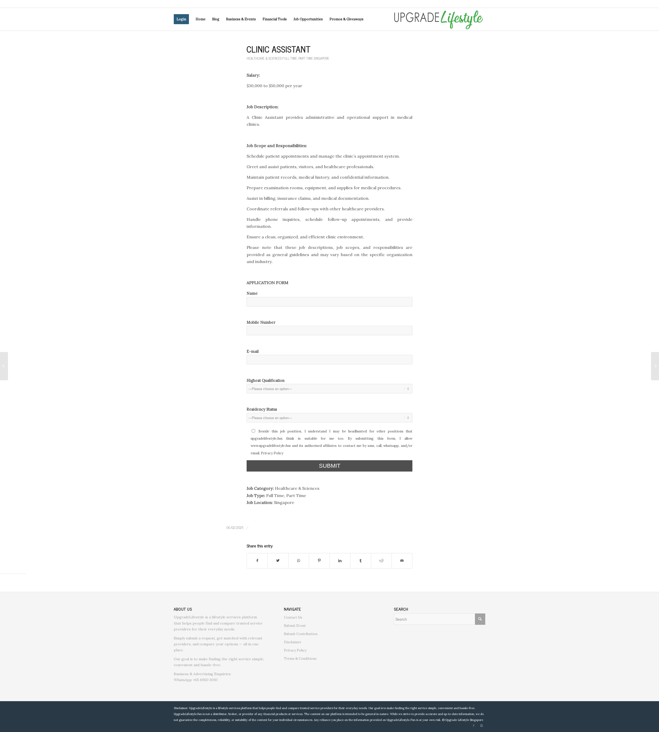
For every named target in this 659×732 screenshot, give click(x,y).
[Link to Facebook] (474, 725)
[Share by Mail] (402, 560)
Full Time (289, 58)
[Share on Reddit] (381, 560)
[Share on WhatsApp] (299, 560)
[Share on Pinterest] (319, 560)
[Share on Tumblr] (360, 560)
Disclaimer (292, 642)
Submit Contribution (300, 634)
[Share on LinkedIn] (340, 560)
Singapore (321, 58)
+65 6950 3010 (205, 679)
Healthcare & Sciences (264, 58)
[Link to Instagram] (481, 725)
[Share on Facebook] (257, 560)
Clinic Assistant (279, 49)
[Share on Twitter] (278, 560)
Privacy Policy (272, 453)
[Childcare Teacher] (4, 366)
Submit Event (295, 625)
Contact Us (293, 617)
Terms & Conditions (300, 658)
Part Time (305, 58)
